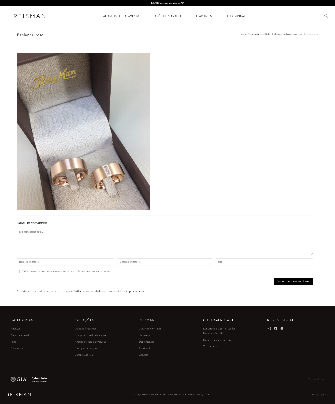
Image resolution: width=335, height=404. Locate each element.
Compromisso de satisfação (90, 335)
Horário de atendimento (217, 340)
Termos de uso (316, 379)
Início (243, 34)
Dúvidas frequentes (85, 329)
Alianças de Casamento (121, 16)
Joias (13, 342)
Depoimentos (146, 342)
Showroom (145, 335)
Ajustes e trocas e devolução (90, 342)
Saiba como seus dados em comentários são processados (109, 291)
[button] (326, 16)
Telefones (208, 346)
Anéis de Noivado (168, 16)
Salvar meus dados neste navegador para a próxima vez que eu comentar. (67, 271)
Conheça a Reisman (150, 329)
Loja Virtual (236, 16)
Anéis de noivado (20, 335)
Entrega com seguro (86, 348)
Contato (143, 355)
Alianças (15, 329)
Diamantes (204, 16)
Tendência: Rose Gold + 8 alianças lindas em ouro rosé (275, 34)
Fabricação (145, 348)
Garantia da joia (84, 355)
